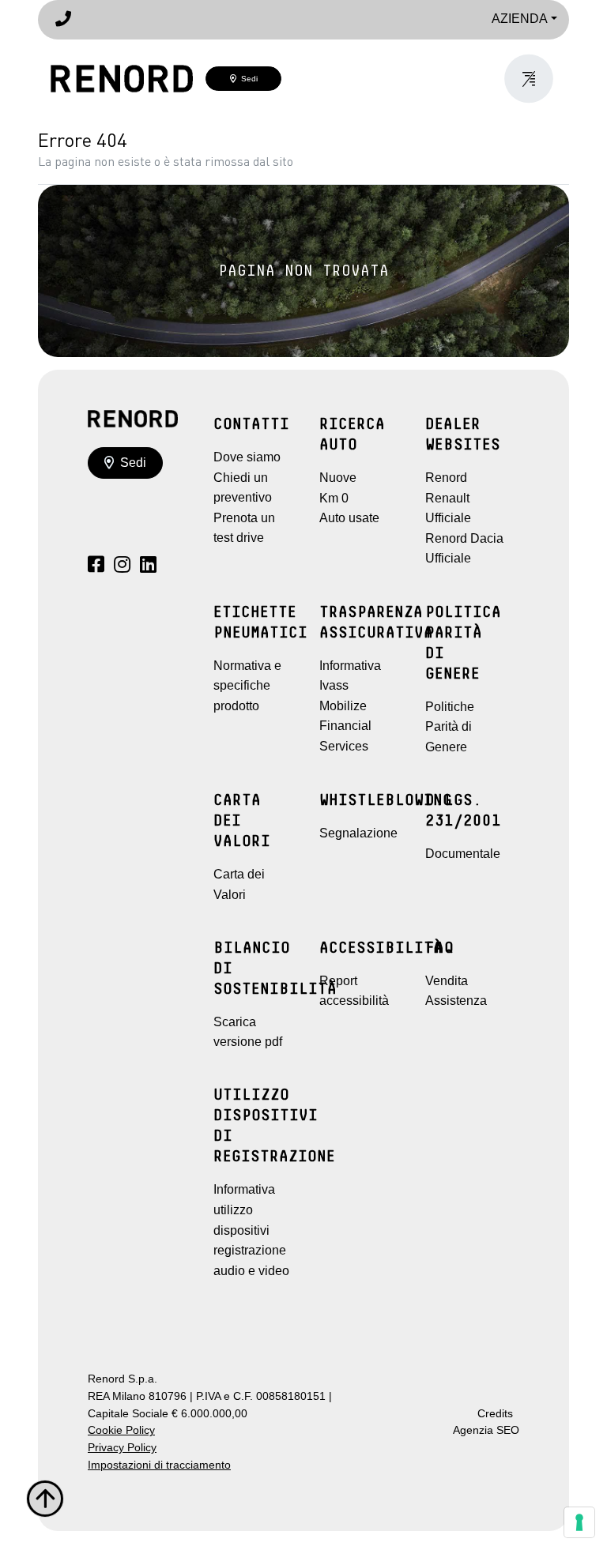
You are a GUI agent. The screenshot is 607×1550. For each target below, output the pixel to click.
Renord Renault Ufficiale (448, 498)
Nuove (337, 477)
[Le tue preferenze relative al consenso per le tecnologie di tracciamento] (579, 1522)
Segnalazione (358, 833)
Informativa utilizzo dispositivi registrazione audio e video (251, 1230)
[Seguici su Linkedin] (148, 567)
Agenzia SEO (486, 1430)
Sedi (247, 78)
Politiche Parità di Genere (449, 727)
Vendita (446, 981)
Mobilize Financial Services (345, 726)
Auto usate (349, 518)
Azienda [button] (520, 18)
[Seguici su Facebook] (96, 567)
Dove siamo (247, 457)
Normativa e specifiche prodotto (247, 686)
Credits (495, 1414)
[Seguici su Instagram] (122, 567)
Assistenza (456, 1000)
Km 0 (334, 498)
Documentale (462, 853)
